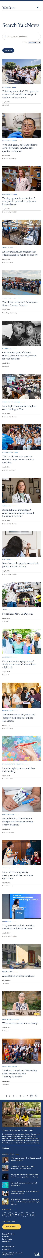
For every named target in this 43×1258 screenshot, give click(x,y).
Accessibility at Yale (8, 1246)
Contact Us (6, 1241)
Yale (37, 1254)
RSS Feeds (5, 1236)
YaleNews (8, 8)
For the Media (7, 1239)
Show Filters (8, 50)
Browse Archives (8, 1234)
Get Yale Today (10, 1227)
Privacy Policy (6, 1249)
